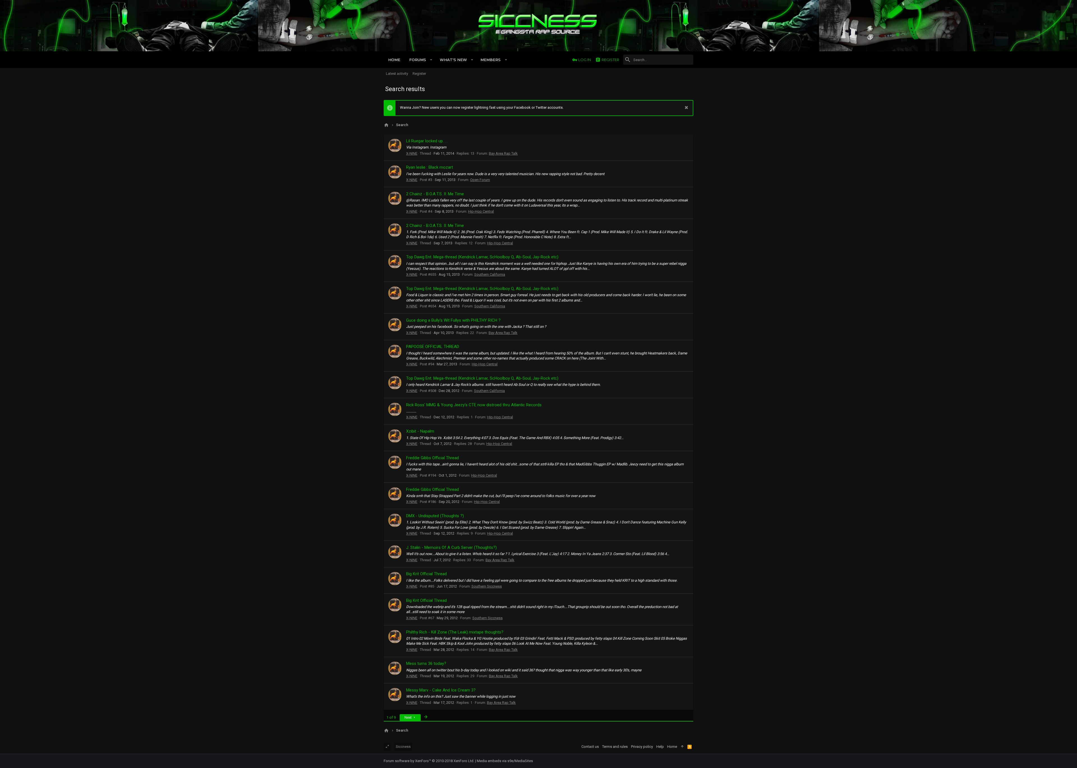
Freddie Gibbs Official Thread (432, 457)
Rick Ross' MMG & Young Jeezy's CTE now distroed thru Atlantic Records (474, 404)
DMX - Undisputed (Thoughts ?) (435, 515)
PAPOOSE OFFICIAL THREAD (432, 346)
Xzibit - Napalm (420, 431)
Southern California (489, 274)
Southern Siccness (486, 586)
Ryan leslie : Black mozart (429, 167)
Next (408, 717)
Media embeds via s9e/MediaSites (505, 761)
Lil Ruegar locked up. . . (427, 140)
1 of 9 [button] (391, 717)
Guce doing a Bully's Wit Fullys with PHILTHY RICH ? (453, 320)
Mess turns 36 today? (426, 663)
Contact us (590, 746)
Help (660, 746)
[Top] (682, 747)
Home (672, 746)
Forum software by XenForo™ (429, 761)
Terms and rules (615, 746)
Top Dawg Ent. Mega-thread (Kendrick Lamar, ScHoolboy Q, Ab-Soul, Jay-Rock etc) (482, 256)
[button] (431, 59)
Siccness (403, 746)
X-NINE (411, 153)
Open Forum (480, 180)
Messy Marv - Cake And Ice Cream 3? (441, 690)
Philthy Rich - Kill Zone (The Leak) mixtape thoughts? (454, 632)
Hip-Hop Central (481, 211)
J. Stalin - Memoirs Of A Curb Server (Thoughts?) (451, 547)
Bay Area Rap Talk (503, 153)
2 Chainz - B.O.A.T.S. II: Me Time (435, 193)
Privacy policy (642, 746)
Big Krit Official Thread (426, 573)
